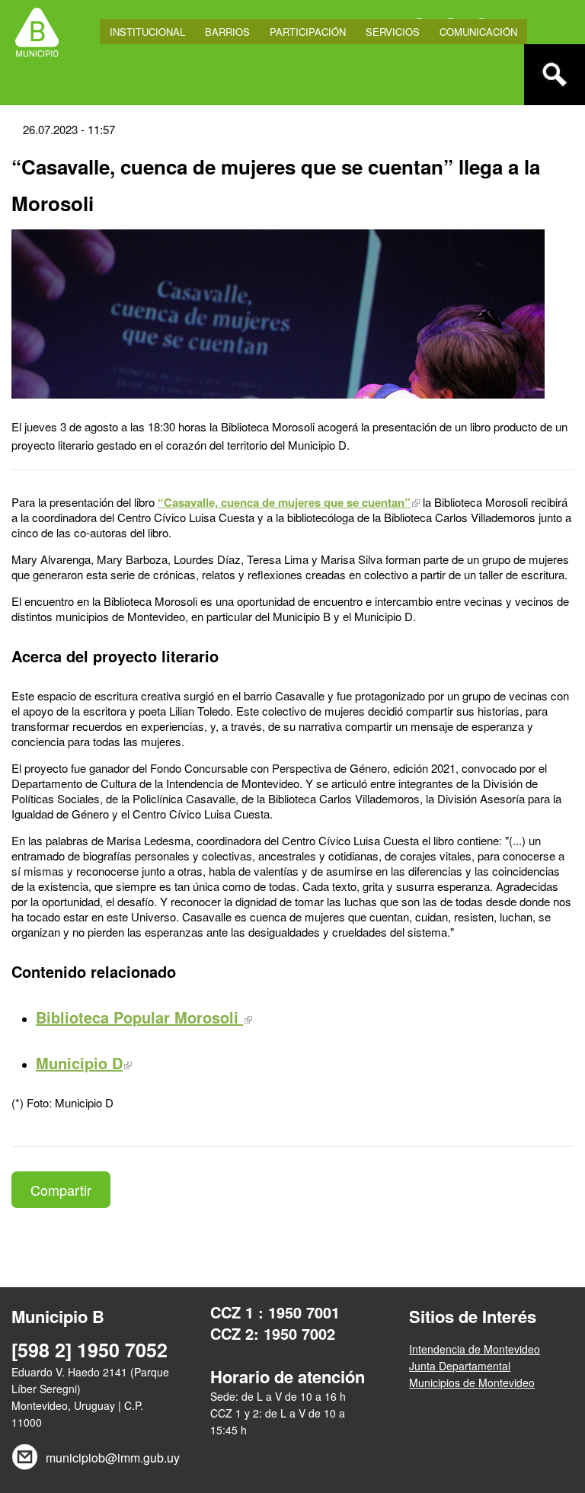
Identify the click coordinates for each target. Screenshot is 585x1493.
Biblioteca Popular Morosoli (139, 1017)
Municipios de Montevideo (472, 1382)
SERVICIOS (393, 31)
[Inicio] (36, 30)
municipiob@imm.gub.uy (111, 1457)
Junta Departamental (459, 1365)
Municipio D (79, 1063)
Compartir (60, 1190)
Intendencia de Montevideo (474, 1349)
